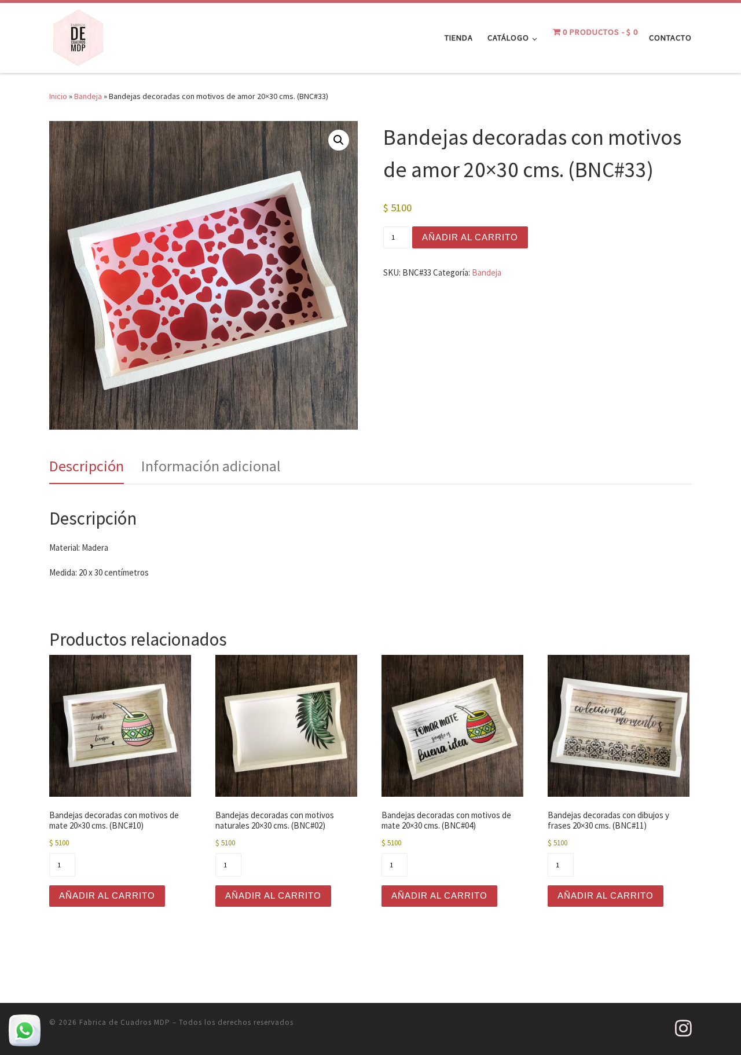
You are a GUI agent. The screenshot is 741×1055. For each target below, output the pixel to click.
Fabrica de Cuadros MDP (124, 1022)
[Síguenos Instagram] (683, 1028)
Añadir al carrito (470, 237)
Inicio (58, 96)
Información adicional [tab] (211, 465)
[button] (338, 140)
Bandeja (88, 96)
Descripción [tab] (86, 465)
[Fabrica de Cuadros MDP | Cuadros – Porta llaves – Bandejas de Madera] (78, 36)
